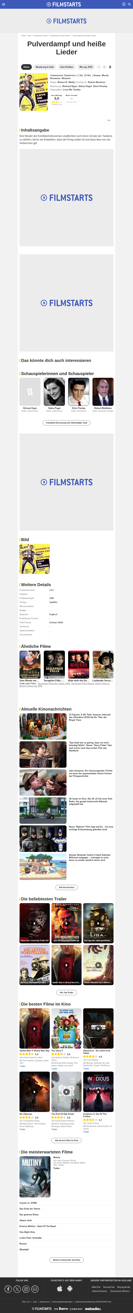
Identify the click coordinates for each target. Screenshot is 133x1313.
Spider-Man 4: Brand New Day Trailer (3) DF (67, 982)
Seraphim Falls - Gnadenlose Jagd (63, 680)
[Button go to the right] (110, 67)
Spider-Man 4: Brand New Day (34, 1050)
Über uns (26, 1302)
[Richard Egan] (30, 392)
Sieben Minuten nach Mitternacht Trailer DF (99, 982)
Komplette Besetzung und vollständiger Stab (66, 423)
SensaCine (109, 1287)
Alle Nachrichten (66, 887)
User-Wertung (56, 95)
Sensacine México (120, 1291)
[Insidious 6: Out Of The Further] (98, 1092)
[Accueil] (64, 4)
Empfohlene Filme (41, 36)
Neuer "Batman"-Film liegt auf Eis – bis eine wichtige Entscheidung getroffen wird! (91, 828)
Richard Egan (69, 86)
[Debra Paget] (54, 392)
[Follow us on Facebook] (9, 1289)
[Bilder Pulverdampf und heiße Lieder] (34, 559)
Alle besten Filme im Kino (66, 1140)
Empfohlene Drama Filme (60, 36)
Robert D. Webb (66, 82)
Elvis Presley (100, 86)
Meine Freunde (71, 95)
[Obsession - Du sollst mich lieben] (98, 1028)
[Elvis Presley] (78, 392)
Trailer (22, 1066)
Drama (97, 75)
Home (23, 36)
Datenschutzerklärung (85, 1302)
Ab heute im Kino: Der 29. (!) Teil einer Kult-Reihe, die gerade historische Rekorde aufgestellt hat (91, 801)
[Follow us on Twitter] (17, 1289)
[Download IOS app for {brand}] (61, 1288)
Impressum (44, 1302)
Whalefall (24, 1249)
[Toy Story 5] (66, 1028)
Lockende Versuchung (105, 680)
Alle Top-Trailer (66, 992)
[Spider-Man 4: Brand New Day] (34, 1028)
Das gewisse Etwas (29, 1214)
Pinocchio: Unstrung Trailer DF (34, 940)
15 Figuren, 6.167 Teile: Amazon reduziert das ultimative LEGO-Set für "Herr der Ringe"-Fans (90, 717)
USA (51, 590)
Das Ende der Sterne (29, 1209)
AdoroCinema (99, 1291)
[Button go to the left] (104, 67)
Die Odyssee (25, 1114)
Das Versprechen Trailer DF (66, 940)
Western (66, 78)
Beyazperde (123, 1287)
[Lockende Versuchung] (103, 665)
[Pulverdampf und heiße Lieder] (33, 92)
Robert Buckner (96, 82)
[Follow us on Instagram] (26, 1289)
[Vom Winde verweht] (30, 665)
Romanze (55, 78)
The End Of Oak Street (62, 1114)
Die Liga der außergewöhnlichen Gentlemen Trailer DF (99, 940)
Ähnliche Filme (36, 646)
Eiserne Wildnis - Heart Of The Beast (37, 1226)
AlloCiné (96, 1287)
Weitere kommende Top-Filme (66, 1260)
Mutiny (56, 1157)
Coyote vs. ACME (28, 1203)
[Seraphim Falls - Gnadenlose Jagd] (54, 665)
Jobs (35, 1302)
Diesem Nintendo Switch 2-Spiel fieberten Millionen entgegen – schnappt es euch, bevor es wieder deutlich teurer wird (90, 857)
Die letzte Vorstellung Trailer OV (34, 982)
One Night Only (27, 1232)
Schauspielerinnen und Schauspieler (57, 373)
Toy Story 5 (57, 1050)
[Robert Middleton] (103, 392)
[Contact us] (35, 1289)
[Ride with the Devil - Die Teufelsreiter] (78, 665)
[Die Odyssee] (34, 1092)
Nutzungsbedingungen (62, 1302)
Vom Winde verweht (30, 680)
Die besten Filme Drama (82, 683)
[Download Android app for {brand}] (71, 1288)
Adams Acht (25, 1220)
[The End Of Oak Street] (66, 1092)
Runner (23, 1244)
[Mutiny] (34, 1176)
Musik (105, 75)
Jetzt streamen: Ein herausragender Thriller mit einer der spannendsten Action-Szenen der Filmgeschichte (91, 773)
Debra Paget (85, 86)
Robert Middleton (103, 408)
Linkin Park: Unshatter (30, 1238)
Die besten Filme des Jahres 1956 (54, 683)
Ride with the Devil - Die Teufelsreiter (89, 680)
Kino (29, 36)
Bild (25, 539)
